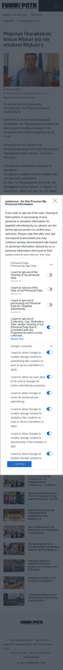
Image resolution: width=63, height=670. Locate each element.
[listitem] (31, 264)
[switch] (49, 275)
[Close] (56, 201)
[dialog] (31, 335)
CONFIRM (19, 464)
